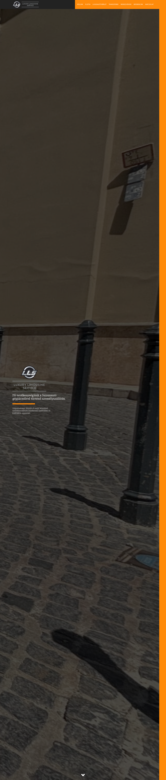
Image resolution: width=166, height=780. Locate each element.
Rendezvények (126, 4)
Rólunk (80, 4)
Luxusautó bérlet (99, 4)
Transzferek (113, 4)
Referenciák (138, 4)
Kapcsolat (149, 4)
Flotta (87, 4)
